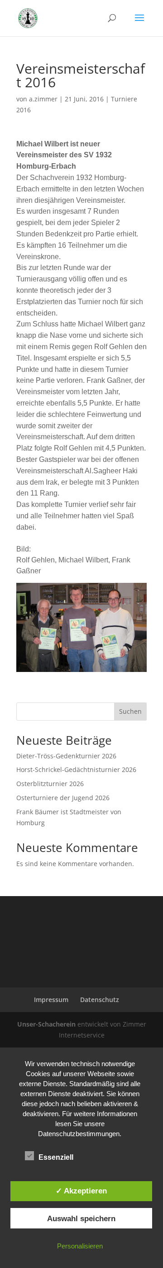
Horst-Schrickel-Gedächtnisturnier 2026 (76, 769)
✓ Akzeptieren (81, 1191)
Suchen (130, 711)
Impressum (51, 999)
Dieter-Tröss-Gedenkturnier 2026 (66, 756)
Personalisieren (80, 1246)
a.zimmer (43, 99)
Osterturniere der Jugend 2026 (63, 797)
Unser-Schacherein (46, 1024)
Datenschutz (99, 999)
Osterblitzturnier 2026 (50, 783)
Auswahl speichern (81, 1218)
